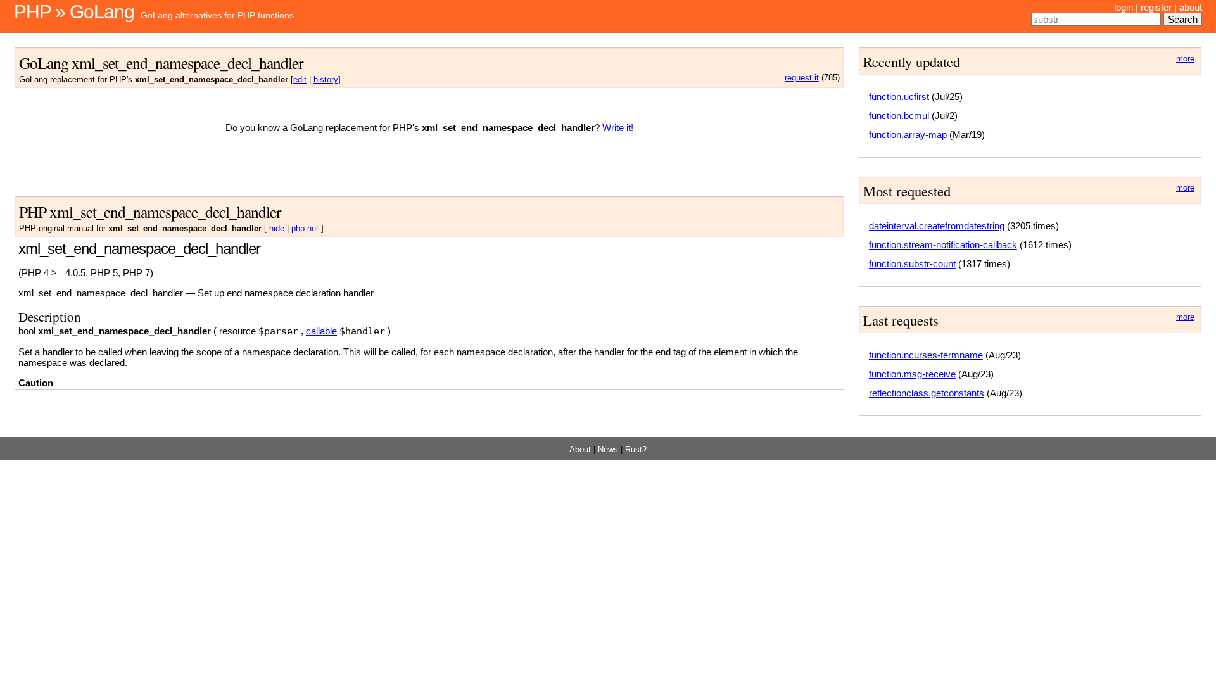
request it (802, 77)
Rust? (636, 449)
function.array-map (908, 134)
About (580, 449)
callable (321, 331)
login (1123, 7)
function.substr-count (912, 263)
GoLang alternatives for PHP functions (217, 15)
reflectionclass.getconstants (926, 393)
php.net (305, 228)
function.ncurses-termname (926, 355)
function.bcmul (899, 115)
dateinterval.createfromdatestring (936, 225)
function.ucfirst (899, 96)
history (326, 79)
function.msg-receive (912, 374)
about (1190, 7)
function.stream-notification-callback (943, 244)
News (608, 449)
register (1156, 7)
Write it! (617, 127)
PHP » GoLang (74, 11)
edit (300, 79)
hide (276, 228)
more (1185, 58)
